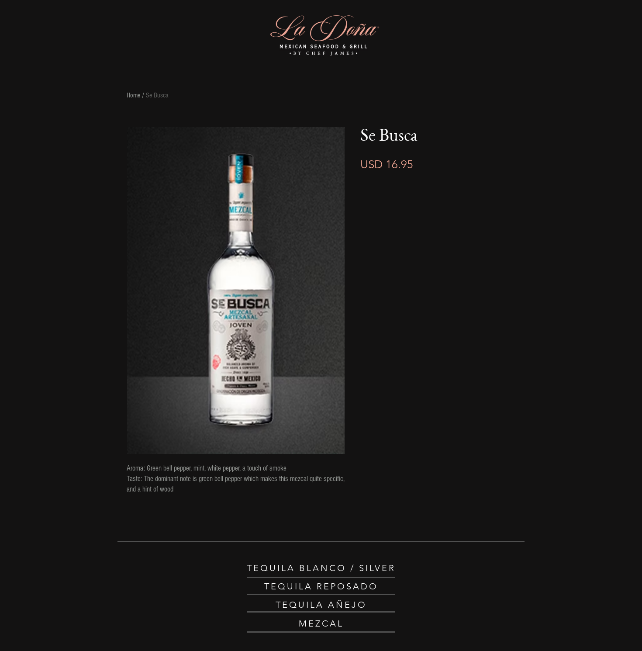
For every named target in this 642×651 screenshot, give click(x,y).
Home (133, 95)
